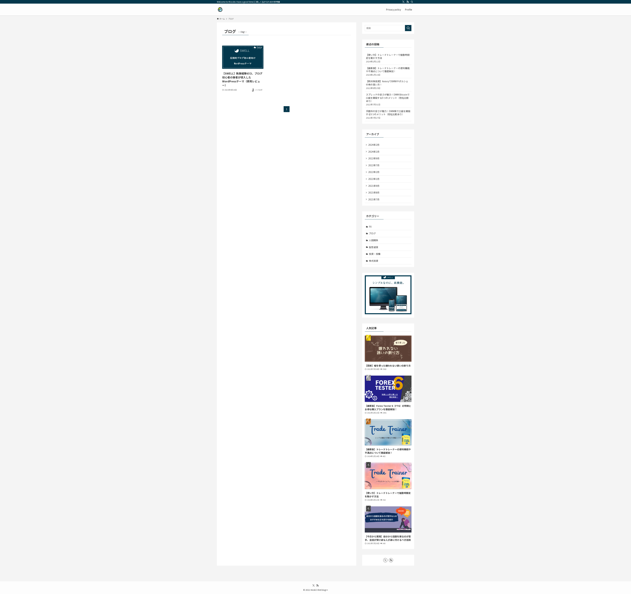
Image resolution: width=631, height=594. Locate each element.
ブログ (372, 233)
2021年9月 (373, 185)
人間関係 (373, 240)
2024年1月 (373, 151)
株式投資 (373, 260)
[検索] (412, 2)
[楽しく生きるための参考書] (220, 9)
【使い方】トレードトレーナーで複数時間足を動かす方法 (387, 58)
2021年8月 (373, 192)
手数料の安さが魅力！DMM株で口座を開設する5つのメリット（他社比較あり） (388, 114)
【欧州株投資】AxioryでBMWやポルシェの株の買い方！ (387, 84)
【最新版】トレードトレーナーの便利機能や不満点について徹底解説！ (388, 71)
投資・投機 (374, 253)
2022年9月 (373, 158)
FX (370, 226)
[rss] (408, 2)
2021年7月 (373, 199)
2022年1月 (373, 178)
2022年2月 (373, 172)
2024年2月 (373, 144)
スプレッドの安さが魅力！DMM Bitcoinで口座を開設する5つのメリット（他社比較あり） (388, 99)
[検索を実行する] (408, 28)
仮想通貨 (373, 247)
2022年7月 (373, 165)
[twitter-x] (403, 2)
